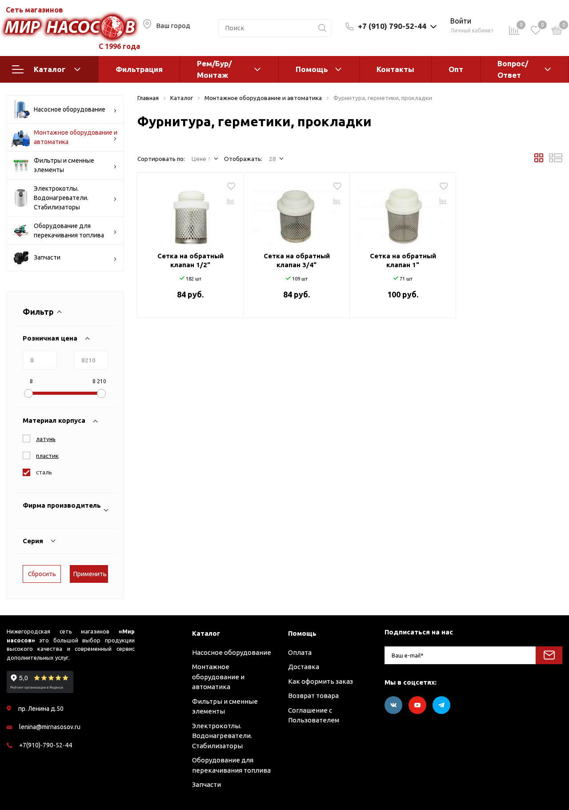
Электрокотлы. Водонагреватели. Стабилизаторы (61, 198)
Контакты (395, 69)
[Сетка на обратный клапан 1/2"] (190, 213)
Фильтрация (139, 69)
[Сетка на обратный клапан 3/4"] (296, 213)
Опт (456, 69)
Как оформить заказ (320, 681)
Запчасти (47, 257)
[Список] (555, 160)
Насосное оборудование (69, 109)
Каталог (49, 69)
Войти (460, 21)
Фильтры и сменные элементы (64, 165)
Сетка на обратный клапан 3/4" (297, 260)
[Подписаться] (549, 655)
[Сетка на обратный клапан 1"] (403, 213)
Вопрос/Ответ (512, 69)
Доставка (303, 666)
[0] (557, 32)
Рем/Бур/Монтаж (214, 69)
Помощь (312, 69)
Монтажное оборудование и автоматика (75, 137)
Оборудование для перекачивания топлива (69, 230)
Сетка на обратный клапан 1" (403, 260)
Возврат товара (313, 695)
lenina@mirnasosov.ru (49, 726)
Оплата (300, 652)
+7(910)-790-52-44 (45, 745)
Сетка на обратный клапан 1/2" (190, 260)
